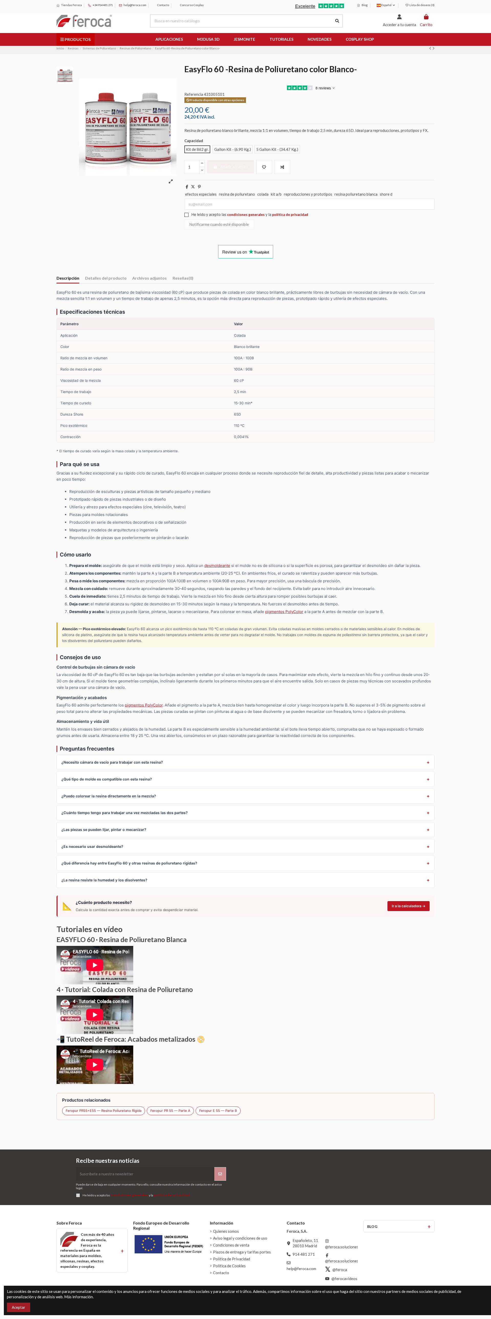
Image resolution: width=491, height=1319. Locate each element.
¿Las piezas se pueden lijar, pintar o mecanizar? (103, 829)
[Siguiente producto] (433, 48)
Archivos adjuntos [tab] (149, 278)
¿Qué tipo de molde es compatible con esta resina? (106, 779)
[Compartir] (187, 186)
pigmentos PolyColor (284, 611)
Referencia (193, 94)
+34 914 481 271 (102, 5)
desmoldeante (217, 565)
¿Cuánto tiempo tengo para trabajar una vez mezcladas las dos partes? (124, 812)
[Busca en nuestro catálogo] (337, 21)
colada (263, 194)
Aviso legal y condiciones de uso (240, 1238)
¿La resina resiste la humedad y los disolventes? (104, 880)
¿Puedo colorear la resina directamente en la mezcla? (108, 796)
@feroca (339, 1269)
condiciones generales (246, 215)
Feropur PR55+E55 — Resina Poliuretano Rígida (103, 1111)
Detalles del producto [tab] (106, 278)
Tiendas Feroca (71, 5)
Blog (364, 5)
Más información (78, 1296)
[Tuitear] (193, 186)
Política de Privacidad (231, 1259)
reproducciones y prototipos (308, 194)
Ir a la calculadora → (409, 906)
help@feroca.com (135, 5)
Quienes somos (226, 1231)
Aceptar (18, 1307)
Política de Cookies (229, 1265)
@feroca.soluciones (342, 1246)
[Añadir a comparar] (282, 167)
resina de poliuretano (237, 194)
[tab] (183, 279)
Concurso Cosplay (191, 5)
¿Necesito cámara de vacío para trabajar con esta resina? (112, 762)
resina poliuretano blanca (355, 194)
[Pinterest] (199, 186)
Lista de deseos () (421, 5)
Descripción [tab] (68, 278)
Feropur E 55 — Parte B (218, 1111)
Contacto (163, 5)
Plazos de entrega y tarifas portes (242, 1252)
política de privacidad (290, 215)
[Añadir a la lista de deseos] (264, 167)
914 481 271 (304, 1254)
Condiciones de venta (231, 1245)
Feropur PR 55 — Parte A (170, 1111)
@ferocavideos (344, 1278)
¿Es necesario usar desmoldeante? (92, 846)
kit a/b (276, 194)
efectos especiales (201, 194)
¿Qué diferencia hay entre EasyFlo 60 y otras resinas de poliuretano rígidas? (129, 863)
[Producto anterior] (430, 48)
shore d (386, 194)
